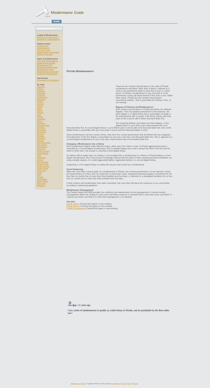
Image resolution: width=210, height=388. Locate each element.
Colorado (41, 95)
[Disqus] (120, 259)
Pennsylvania (42, 162)
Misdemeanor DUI (44, 65)
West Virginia (42, 181)
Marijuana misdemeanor (47, 67)
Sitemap (135, 383)
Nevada (40, 141)
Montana (40, 136)
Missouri (40, 134)
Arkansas (41, 91)
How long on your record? (48, 37)
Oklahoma (41, 158)
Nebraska (41, 138)
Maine (39, 121)
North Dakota (42, 153)
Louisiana (41, 119)
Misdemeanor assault (46, 63)
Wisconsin (41, 184)
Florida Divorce (73, 206)
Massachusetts (43, 125)
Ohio (39, 156)
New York (41, 149)
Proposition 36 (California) (48, 80)
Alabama (41, 87)
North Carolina (43, 151)
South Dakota (42, 168)
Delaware (41, 100)
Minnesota (41, 130)
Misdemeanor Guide (78, 383)
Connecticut (42, 98)
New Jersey (42, 145)
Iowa (39, 115)
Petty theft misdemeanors (47, 61)
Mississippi (41, 132)
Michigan (41, 128)
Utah (39, 175)
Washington (42, 179)
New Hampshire (44, 143)
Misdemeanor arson (45, 70)
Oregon (40, 160)
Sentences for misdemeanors (43, 47)
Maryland (41, 123)
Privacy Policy (126, 383)
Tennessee (41, 171)
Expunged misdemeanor (47, 74)
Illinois (39, 110)
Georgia (40, 104)
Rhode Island (42, 164)
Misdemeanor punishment (48, 52)
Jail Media (116, 383)
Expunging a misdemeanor (48, 39)
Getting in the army (45, 54)
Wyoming (41, 186)
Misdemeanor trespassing (48, 72)
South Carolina (43, 166)
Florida (40, 102)
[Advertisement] (120, 48)
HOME (56, 21)
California (41, 93)
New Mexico (42, 147)
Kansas (40, 117)
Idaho (39, 108)
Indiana (40, 113)
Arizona (40, 89)
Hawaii (40, 106)
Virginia (40, 177)
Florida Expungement (76, 208)
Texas (39, 173)
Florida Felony (73, 204)
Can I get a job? (43, 50)
